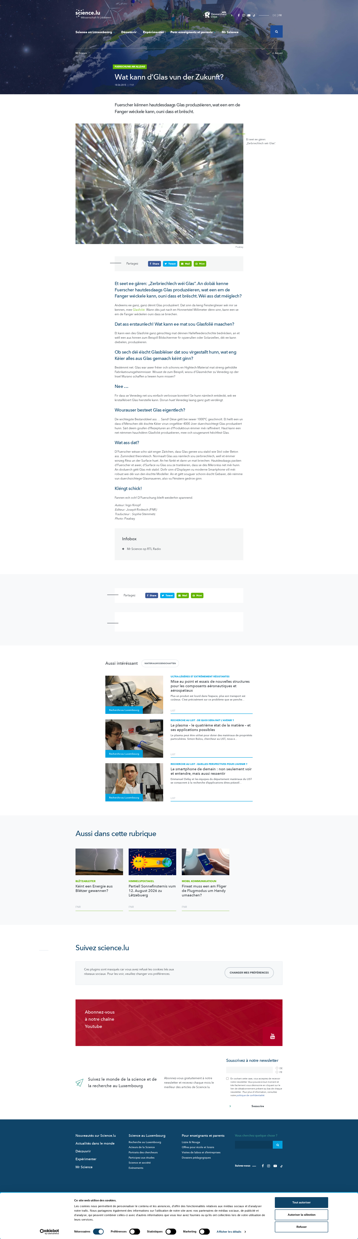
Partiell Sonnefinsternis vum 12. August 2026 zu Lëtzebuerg (152, 891)
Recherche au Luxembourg (145, 1142)
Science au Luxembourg (94, 32)
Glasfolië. (139, 310)
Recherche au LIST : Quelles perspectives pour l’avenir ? (209, 764)
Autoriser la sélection (301, 1214)
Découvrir (128, 32)
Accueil (278, 53)
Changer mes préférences (249, 972)
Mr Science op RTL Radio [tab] (144, 549)
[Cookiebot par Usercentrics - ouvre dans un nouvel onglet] (49, 1232)
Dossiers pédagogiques (196, 1157)
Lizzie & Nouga (191, 1142)
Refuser (301, 1226)
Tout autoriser (301, 1202)
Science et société (140, 1162)
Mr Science (230, 32)
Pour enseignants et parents (191, 32)
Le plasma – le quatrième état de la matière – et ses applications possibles (211, 727)
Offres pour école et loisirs (198, 1147)
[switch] (134, 1232)
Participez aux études (141, 1157)
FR (280, 15)
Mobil (199, 881)
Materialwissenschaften (160, 663)
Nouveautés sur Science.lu (96, 1135)
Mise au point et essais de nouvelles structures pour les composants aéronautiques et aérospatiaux (210, 686)
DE (274, 15)
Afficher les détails (229, 1231)
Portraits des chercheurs (143, 1152)
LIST (173, 710)
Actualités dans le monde (95, 1143)
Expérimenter (153, 32)
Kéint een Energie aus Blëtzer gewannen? (94, 888)
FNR (132, 84)
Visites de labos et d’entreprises (201, 1152)
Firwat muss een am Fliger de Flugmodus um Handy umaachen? (204, 891)
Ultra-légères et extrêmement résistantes (200, 676)
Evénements (136, 1168)
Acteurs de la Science (142, 1147)
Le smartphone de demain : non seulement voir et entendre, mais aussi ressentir (211, 771)
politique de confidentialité (250, 1095)
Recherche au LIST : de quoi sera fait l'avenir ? (202, 720)
